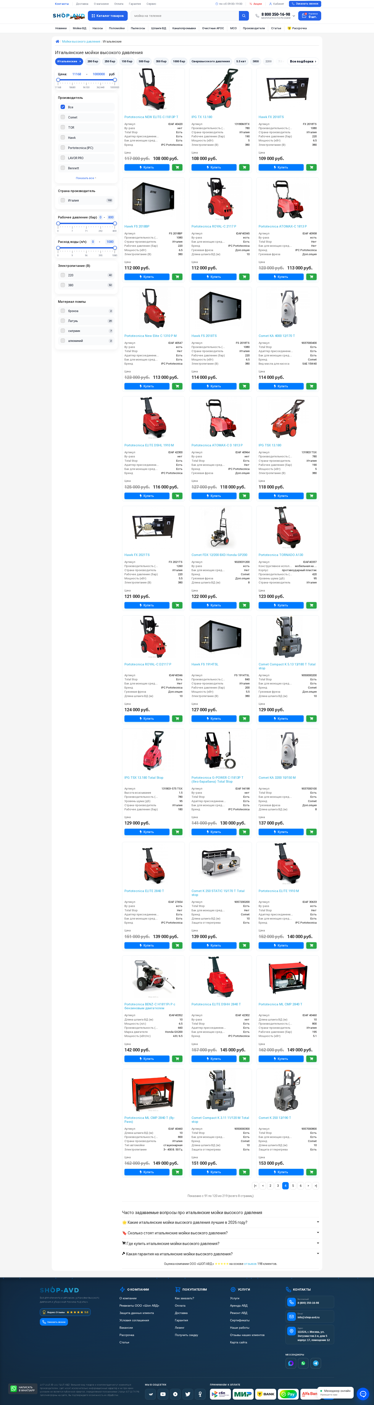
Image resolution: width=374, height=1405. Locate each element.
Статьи (276, 28)
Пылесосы (138, 28)
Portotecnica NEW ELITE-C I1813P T (151, 117)
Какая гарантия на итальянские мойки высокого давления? (179, 1254)
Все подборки (303, 61)
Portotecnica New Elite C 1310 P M (150, 336)
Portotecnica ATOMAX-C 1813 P (283, 226)
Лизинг (179, 1327)
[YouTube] (163, 1394)
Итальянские (69, 61)
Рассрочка (299, 28)
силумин (74, 331)
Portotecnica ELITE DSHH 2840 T (216, 1004)
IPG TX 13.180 (202, 117)
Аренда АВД (238, 1305)
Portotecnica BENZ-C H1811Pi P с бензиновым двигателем (149, 1006)
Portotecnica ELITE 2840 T (144, 891)
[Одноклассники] (200, 1394)
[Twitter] (187, 1394)
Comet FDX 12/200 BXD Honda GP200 (219, 555)
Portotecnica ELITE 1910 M (279, 891)
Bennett (73, 168)
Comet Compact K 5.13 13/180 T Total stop (287, 666)
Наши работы (239, 1327)
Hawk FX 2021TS (137, 555)
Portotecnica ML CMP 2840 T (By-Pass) (149, 1120)
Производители (254, 28)
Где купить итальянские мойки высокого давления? (173, 1244)
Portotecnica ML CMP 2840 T (280, 1004)
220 (70, 275)
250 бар (110, 61)
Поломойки (117, 28)
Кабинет (278, 3)
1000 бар (179, 61)
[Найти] (244, 16)
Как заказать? (184, 1298)
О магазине (101, 3)
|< (255, 1185)
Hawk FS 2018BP (136, 226)
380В (256, 61)
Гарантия (135, 3)
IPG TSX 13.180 (270, 445)
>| (316, 1185)
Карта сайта (238, 1342)
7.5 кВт (283, 61)
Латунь (73, 321)
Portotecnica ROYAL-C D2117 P (147, 664)
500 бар (144, 61)
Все (70, 107)
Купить (148, 167)
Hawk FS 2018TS (204, 336)
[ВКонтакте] (150, 1394)
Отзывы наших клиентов (247, 1335)
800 (110, 217)
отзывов (250, 1264)
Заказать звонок (307, 3)
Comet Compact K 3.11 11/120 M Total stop (220, 1120)
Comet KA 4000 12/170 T (277, 336)
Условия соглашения (134, 1320)
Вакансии (126, 1327)
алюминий (75, 341)
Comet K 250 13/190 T (275, 1118)
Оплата (118, 3)
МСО (233, 28)
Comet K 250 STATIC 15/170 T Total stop (218, 893)
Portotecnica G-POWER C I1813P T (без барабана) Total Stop (217, 779)
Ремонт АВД (238, 1313)
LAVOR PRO (76, 158)
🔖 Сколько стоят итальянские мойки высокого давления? (175, 1233)
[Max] (290, 1363)
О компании (128, 1298)
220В (268, 61)
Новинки (61, 28)
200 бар (92, 61)
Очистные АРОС (213, 28)
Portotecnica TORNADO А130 (281, 555)
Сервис (151, 3)
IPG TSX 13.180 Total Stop (143, 778)
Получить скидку (186, 1335)
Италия (73, 200)
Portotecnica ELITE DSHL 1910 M (149, 445)
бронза (73, 311)
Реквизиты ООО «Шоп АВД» (139, 1305)
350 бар (161, 61)
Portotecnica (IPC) (80, 148)
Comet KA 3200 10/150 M (277, 778)
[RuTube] (175, 1394)
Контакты (62, 3)
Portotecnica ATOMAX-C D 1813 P (217, 445)
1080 (109, 242)
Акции (257, 3)
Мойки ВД (79, 28)
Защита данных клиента (136, 1313)
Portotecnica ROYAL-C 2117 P (214, 226)
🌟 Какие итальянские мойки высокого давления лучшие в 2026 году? (184, 1222)
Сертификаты (240, 1320)
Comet (72, 117)
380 (70, 285)
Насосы (98, 28)
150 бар (127, 61)
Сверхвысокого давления (211, 61)
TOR (71, 127)
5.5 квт (241, 61)
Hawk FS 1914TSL (205, 664)
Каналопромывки (184, 28)
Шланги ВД (158, 28)
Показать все (85, 178)
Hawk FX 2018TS (271, 117)
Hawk (72, 137)
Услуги (234, 1298)
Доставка (82, 3)
